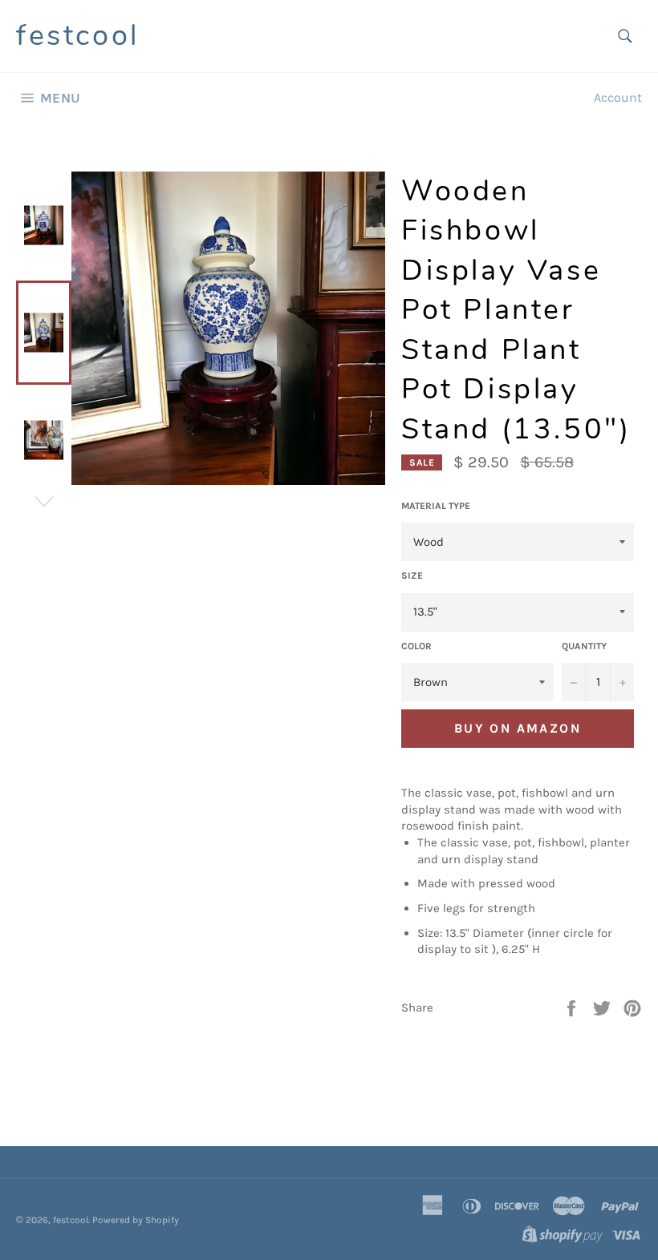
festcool (78, 35)
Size (412, 575)
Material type (435, 505)
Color (416, 646)
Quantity (584, 646)
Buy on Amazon (517, 728)
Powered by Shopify (135, 1220)
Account (618, 97)
